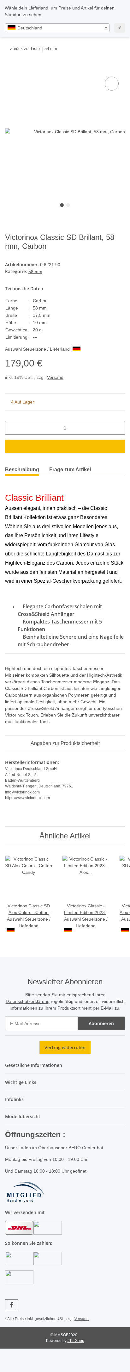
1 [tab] (62, 205)
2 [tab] (68, 205)
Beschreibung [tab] (22, 469)
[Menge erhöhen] (118, 427)
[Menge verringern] (12, 427)
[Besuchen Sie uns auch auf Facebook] (11, 1304)
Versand (55, 377)
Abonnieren (101, 1023)
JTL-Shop (76, 1340)
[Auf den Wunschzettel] (112, 84)
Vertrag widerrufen (65, 1047)
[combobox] (57, 27)
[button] (65, 1065)
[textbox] (57, 28)
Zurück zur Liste (25, 48)
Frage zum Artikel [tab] (70, 469)
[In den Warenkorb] (10, 68)
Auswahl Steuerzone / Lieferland (38, 349)
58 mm (35, 271)
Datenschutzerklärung (28, 1001)
